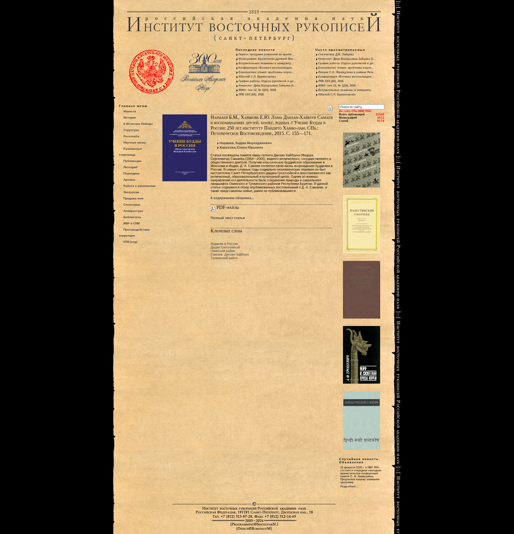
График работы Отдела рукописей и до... (267, 81)
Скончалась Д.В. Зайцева (336, 54)
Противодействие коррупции (134, 232)
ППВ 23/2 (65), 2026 (251, 94)
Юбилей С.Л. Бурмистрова (257, 76)
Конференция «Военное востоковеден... (266, 67)
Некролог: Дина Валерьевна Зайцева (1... (267, 85)
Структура (131, 130)
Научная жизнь (134, 142)
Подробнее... (349, 486)
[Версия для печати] (330, 107)
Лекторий (130, 167)
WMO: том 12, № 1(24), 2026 (257, 90)
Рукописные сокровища (130, 151)
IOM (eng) (130, 241)
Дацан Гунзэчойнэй (225, 247)
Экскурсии (131, 192)
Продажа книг (133, 198)
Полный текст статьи (228, 218)
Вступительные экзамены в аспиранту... (266, 63)
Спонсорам (131, 204)
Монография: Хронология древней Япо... (267, 58)
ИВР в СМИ (131, 223)
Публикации (132, 161)
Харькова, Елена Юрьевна (241, 147)
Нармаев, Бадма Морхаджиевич (246, 143)
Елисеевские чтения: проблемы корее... (266, 72)
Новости (129, 111)
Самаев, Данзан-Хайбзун (230, 254)
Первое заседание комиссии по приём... (266, 54)
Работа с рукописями (139, 186)
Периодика (131, 173)
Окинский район (223, 251)
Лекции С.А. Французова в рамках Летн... (347, 72)
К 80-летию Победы (138, 123)
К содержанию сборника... (232, 198)
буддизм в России (224, 243)
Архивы (129, 179)
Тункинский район (224, 258)
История (129, 117)
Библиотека (132, 217)
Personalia (131, 136)
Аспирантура (133, 210)
